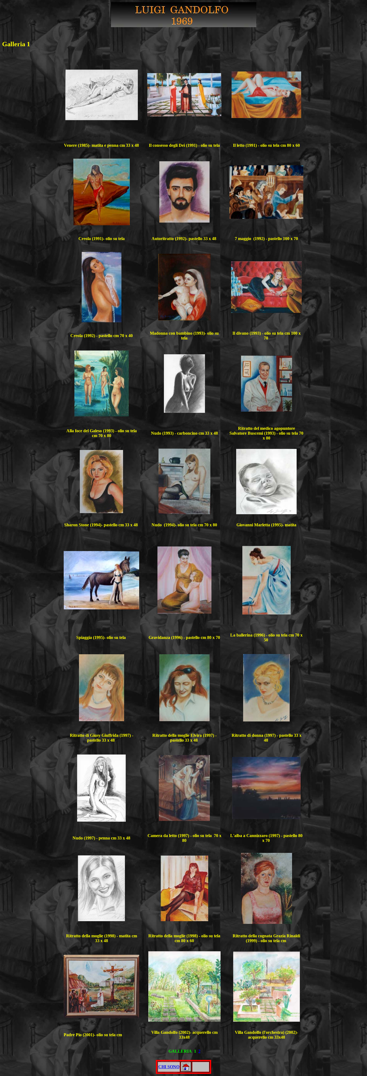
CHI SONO (168, 1066)
